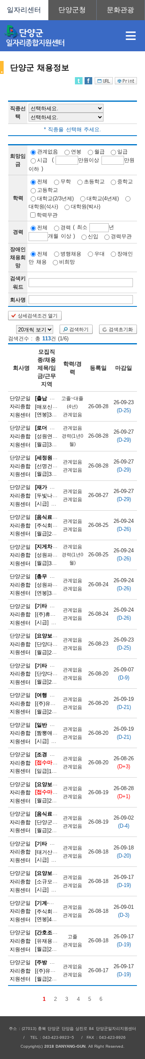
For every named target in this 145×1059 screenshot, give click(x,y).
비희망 (67, 262)
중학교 (125, 181)
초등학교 (94, 181)
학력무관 (47, 215)
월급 (99, 152)
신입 (93, 236)
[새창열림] (72, 10)
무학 (65, 181)
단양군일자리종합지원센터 (20, 406)
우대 (99, 253)
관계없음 (47, 152)
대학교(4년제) (103, 198)
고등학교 (47, 190)
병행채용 (70, 253)
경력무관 (121, 236)
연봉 (76, 152)
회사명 (18, 300)
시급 (42, 160)
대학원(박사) (85, 206)
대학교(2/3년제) (55, 198)
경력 (65, 227)
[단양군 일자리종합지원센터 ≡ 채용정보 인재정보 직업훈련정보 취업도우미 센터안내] (72, 10)
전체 (42, 181)
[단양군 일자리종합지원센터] (58, 35)
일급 (122, 152)
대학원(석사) (43, 206)
